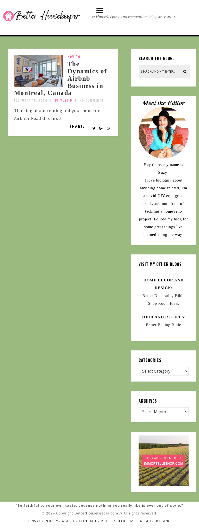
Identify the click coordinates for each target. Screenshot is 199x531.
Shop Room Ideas (163, 303)
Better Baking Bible (163, 325)
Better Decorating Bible (163, 296)
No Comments (92, 100)
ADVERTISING (158, 521)
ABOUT (68, 521)
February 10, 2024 (31, 100)
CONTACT (88, 521)
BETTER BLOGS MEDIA (121, 521)
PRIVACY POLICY (43, 521)
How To (74, 56)
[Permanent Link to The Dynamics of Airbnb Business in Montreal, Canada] (38, 85)
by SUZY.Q (63, 100)
